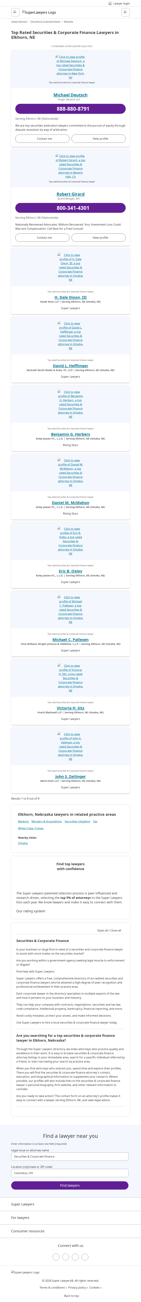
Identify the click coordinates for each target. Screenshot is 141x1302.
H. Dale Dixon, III (71, 297)
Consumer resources (28, 1231)
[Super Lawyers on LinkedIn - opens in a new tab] (85, 1257)
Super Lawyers (22, 1204)
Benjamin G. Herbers (70, 434)
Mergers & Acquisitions (46, 821)
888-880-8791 (73, 108)
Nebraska (68, 21)
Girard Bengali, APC (68, 198)
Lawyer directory (19, 21)
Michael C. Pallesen (70, 639)
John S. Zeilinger (70, 776)
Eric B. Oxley (70, 570)
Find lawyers (70, 1185)
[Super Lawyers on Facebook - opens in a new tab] (56, 1257)
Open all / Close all (109, 930)
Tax (95, 821)
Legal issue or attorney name (30, 1150)
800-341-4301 (73, 207)
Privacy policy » (78, 1287)
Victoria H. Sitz (70, 707)
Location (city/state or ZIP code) (31, 1167)
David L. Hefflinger (70, 365)
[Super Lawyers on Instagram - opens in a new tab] (65, 1257)
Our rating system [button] (30, 911)
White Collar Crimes (31, 828)
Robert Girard (71, 194)
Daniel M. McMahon (70, 502)
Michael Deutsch (70, 95)
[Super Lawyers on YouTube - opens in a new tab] (75, 1257)
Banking (23, 821)
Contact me (44, 139)
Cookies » (95, 1287)
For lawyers (20, 1217)
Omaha (23, 843)
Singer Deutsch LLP (69, 99)
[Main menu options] (15, 12)
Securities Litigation (77, 821)
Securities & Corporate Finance (45, 21)
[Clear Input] (124, 1156)
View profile (100, 139)
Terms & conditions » (53, 1287)
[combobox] (69, 1156)
